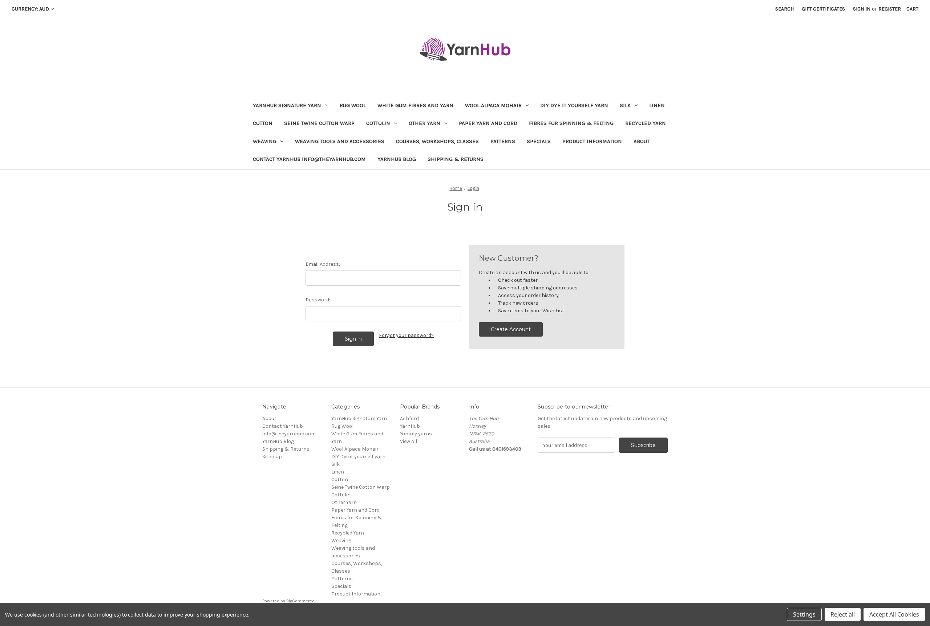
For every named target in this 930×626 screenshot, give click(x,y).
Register (889, 9)
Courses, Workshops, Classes (437, 141)
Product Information (592, 141)
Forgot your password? (406, 335)
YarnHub (410, 426)
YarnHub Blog (396, 159)
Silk (625, 105)
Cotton (262, 123)
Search (784, 9)
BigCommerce (300, 600)
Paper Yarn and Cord (488, 123)
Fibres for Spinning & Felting (571, 123)
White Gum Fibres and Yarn (415, 105)
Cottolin (378, 123)
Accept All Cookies (894, 614)
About (642, 141)
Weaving (264, 141)
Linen (657, 105)
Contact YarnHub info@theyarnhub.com (309, 159)
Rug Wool (353, 105)
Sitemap (272, 457)
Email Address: (323, 264)
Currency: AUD (30, 9)
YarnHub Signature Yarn (287, 105)
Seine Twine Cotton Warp (319, 123)
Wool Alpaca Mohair (493, 105)
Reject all (842, 614)
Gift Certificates (823, 9)
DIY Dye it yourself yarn (574, 105)
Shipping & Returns (456, 159)
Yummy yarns (416, 434)
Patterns (502, 141)
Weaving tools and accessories (339, 141)
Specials (539, 141)
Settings (804, 614)
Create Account (511, 329)
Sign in (861, 9)
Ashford (409, 418)
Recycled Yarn (645, 123)
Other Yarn (424, 123)
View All (408, 441)
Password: (318, 300)
